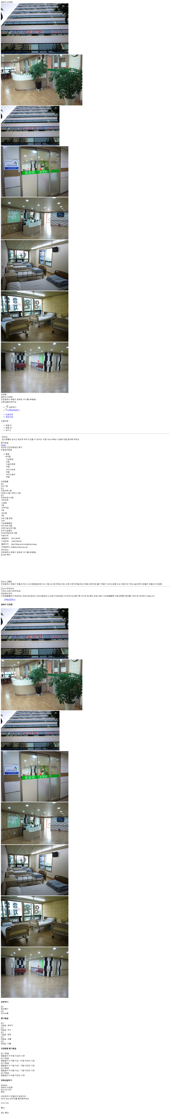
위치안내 (9, 417)
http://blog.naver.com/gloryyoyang (24, 544)
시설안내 (9, 414)
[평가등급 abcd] (3, 445)
